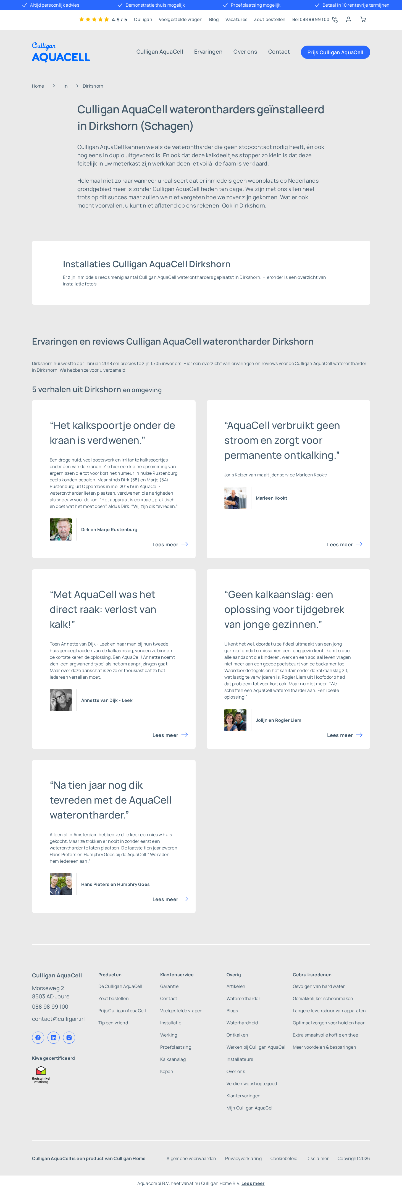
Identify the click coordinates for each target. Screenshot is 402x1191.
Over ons (245, 51)
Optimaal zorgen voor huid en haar (329, 1023)
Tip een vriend (113, 1023)
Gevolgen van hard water (319, 986)
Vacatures (236, 19)
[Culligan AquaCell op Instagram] (69, 1038)
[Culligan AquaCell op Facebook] (38, 1038)
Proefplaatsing (175, 1047)
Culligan (143, 19)
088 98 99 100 (50, 1006)
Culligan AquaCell (159, 51)
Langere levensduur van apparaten (329, 1011)
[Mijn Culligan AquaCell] (349, 19)
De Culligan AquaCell (120, 986)
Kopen (167, 1071)
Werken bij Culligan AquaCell (257, 1047)
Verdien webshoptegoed (252, 1083)
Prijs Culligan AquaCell (335, 52)
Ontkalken (237, 1035)
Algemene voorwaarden (191, 1158)
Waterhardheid (242, 1023)
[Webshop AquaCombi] (363, 19)
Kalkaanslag (173, 1059)
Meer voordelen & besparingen (324, 1047)
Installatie (171, 1023)
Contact (279, 51)
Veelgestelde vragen (181, 19)
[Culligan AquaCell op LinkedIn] (54, 1038)
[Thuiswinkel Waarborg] (58, 1075)
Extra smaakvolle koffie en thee (325, 1035)
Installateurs (240, 1059)
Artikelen (236, 986)
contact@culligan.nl (58, 1018)
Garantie (169, 986)
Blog (214, 19)
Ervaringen (208, 51)
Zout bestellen (269, 19)
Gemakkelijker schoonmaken (323, 998)
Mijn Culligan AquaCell (250, 1108)
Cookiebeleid (284, 1158)
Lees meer (165, 544)
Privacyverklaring (243, 1158)
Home (38, 86)
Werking (168, 1035)
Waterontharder (243, 998)
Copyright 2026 (354, 1158)
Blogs (232, 1011)
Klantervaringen (244, 1096)
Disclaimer (317, 1158)
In (66, 86)
